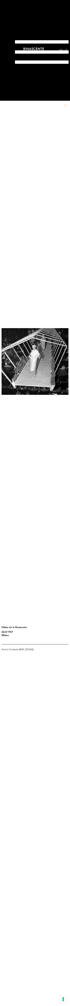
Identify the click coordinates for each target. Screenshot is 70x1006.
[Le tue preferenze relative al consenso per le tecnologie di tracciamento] (63, 999)
